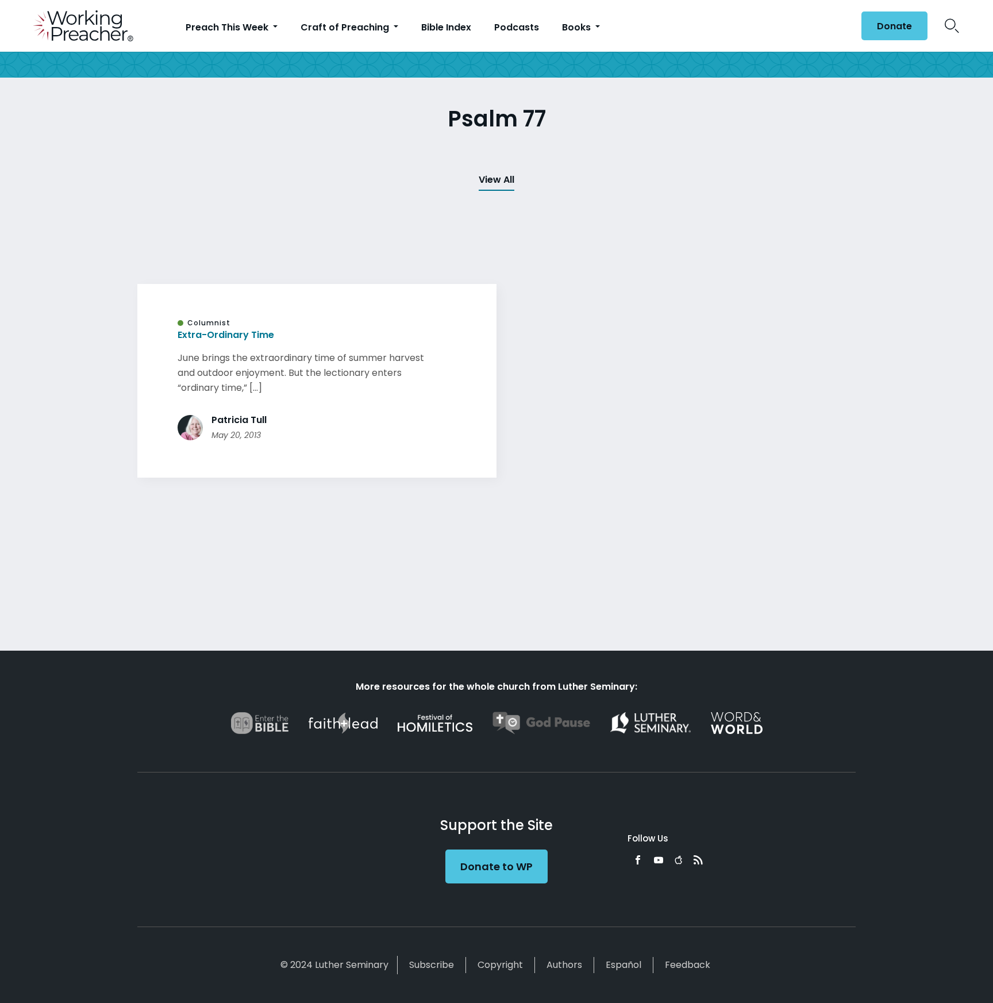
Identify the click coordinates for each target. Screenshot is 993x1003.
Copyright (500, 964)
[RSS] (698, 859)
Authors (564, 964)
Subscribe (431, 964)
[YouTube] (658, 859)
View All (496, 179)
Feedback (687, 964)
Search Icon (952, 25)
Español (623, 964)
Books (577, 27)
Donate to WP (496, 866)
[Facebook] (638, 859)
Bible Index (446, 27)
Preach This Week (228, 27)
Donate (894, 26)
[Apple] (678, 859)
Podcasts (516, 27)
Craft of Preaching (346, 27)
